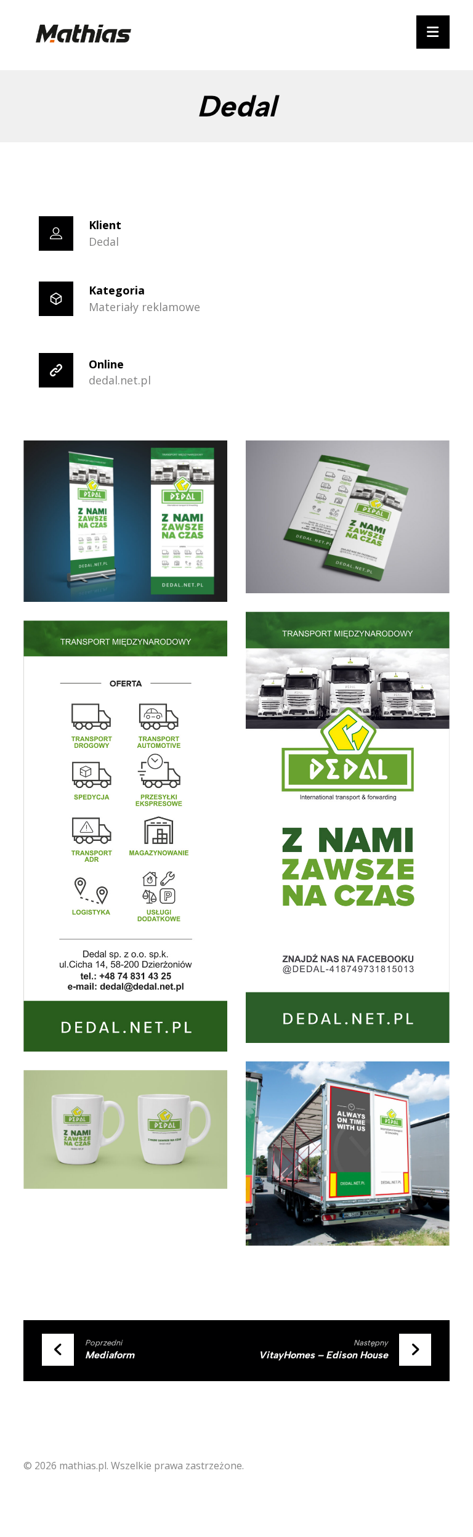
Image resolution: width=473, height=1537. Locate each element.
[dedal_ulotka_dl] (348, 516)
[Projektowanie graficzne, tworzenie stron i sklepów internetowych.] (83, 34)
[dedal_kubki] (125, 1129)
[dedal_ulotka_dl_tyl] (125, 836)
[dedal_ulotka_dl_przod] (348, 827)
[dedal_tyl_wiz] (348, 1153)
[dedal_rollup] (125, 521)
